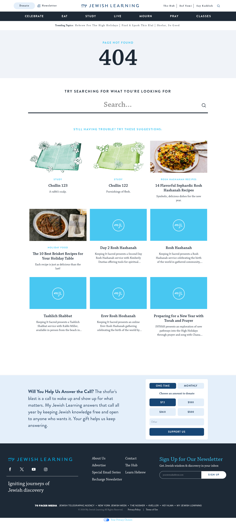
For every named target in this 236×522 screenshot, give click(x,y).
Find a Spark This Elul (138, 25)
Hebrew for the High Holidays (96, 25)
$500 (191, 412)
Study (58, 179)
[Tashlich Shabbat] (58, 293)
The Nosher (137, 505)
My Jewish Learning (189, 505)
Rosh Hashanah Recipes (179, 179)
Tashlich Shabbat (58, 316)
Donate (24, 5)
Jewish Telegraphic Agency (77, 505)
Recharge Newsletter (107, 479)
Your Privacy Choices (121, 519)
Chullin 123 (58, 186)
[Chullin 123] (58, 157)
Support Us (176, 432)
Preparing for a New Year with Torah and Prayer (179, 318)
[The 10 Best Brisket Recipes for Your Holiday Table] (58, 225)
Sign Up (213, 474)
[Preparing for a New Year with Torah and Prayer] (178, 293)
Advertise (99, 465)
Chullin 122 (118, 186)
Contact (131, 458)
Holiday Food (58, 247)
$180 (191, 402)
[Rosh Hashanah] (178, 225)
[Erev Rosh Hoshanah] (118, 293)
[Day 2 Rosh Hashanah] (118, 225)
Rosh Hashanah (179, 248)
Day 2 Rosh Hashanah (118, 248)
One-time (163, 386)
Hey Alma (167, 505)
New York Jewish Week (112, 505)
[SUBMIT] (203, 106)
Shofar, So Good (168, 25)
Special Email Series (106, 472)
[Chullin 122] (118, 157)
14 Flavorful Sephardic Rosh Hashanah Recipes (178, 188)
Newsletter (49, 5)
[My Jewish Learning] (40, 461)
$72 (162, 402)
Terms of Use (152, 509)
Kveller (154, 505)
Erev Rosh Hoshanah (118, 316)
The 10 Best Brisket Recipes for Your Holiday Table (58, 256)
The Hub (131, 465)
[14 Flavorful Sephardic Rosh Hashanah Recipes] (178, 157)
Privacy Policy (134, 509)
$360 (162, 412)
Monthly (190, 386)
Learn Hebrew (135, 472)
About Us (98, 458)
